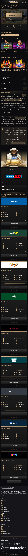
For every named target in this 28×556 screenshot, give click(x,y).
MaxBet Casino (6, 302)
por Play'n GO (8, 8)
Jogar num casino (19, 118)
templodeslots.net (14, 554)
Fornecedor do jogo (5, 77)
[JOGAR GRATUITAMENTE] (6, 44)
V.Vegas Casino (6, 270)
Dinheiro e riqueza (14, 35)
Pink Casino (5, 333)
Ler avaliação (20, 28)
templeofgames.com (20, 551)
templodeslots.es (8, 553)
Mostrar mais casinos (14, 482)
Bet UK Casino (5, 429)
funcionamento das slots (18, 143)
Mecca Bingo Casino (7, 460)
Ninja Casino (5, 397)
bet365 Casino (5, 238)
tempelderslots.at (11, 551)
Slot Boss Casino (6, 365)
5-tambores (4, 35)
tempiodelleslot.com (18, 553)
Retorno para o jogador (6, 82)
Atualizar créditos (14, 28)
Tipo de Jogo (4, 87)
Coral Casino (5, 207)
